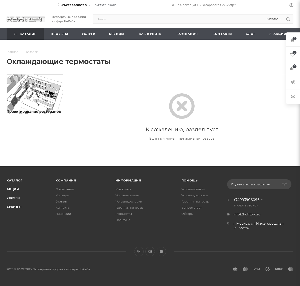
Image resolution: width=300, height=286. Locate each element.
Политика (123, 220)
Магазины (123, 189)
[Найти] (288, 19)
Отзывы (61, 201)
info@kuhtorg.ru (246, 214)
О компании (65, 189)
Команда (62, 195)
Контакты (63, 207)
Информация (128, 180)
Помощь (189, 180)
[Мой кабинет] (291, 6)
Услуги (13, 198)
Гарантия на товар (129, 207)
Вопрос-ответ (191, 207)
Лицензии (63, 213)
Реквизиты (124, 213)
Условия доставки (129, 201)
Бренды (14, 206)
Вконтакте (139, 251)
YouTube (150, 251)
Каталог (15, 180)
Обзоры (187, 213)
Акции (13, 189)
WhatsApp (161, 251)
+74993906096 (74, 5)
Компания (66, 180)
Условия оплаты (127, 195)
